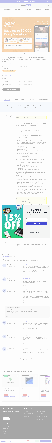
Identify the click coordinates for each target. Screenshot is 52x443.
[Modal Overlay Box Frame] (26, 221)
